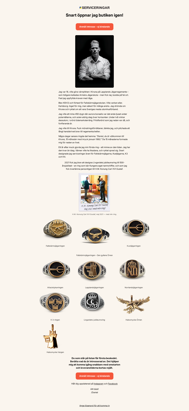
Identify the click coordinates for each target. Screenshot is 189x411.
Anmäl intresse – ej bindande (94, 26)
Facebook (113, 383)
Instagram (98, 383)
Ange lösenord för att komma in (94, 405)
